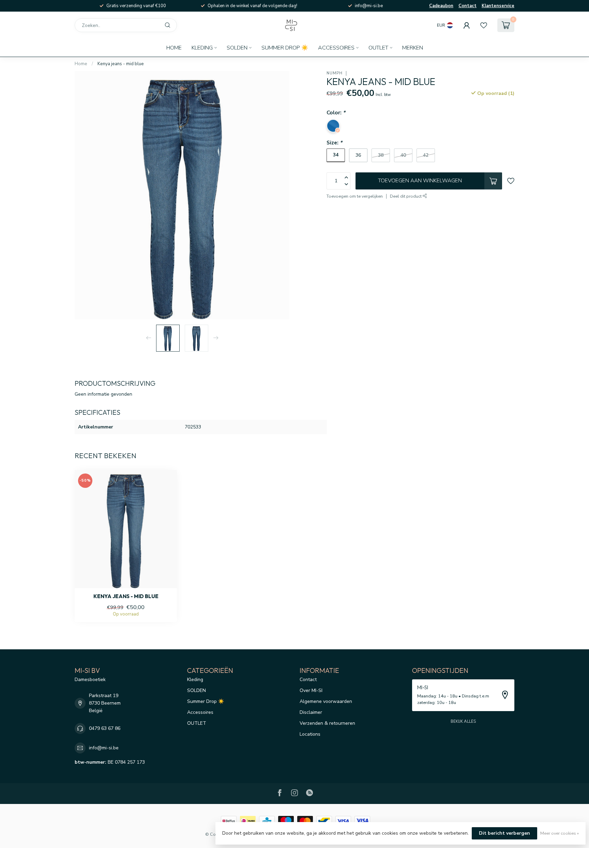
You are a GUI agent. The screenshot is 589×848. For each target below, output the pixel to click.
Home (174, 48)
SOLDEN (237, 48)
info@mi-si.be (104, 748)
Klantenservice (498, 6)
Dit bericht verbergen (504, 833)
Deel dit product (406, 196)
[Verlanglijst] (483, 25)
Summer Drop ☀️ (284, 48)
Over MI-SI (311, 690)
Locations (310, 734)
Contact (467, 6)
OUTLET (378, 48)
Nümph (335, 73)
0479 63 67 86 (104, 728)
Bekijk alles (463, 721)
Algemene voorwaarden (326, 701)
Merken (412, 48)
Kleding (202, 48)
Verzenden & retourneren (327, 723)
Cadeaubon (441, 6)
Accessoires (336, 48)
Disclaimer (311, 712)
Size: (334, 142)
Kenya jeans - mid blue (120, 64)
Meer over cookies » (559, 833)
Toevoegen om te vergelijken (355, 196)
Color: (336, 112)
